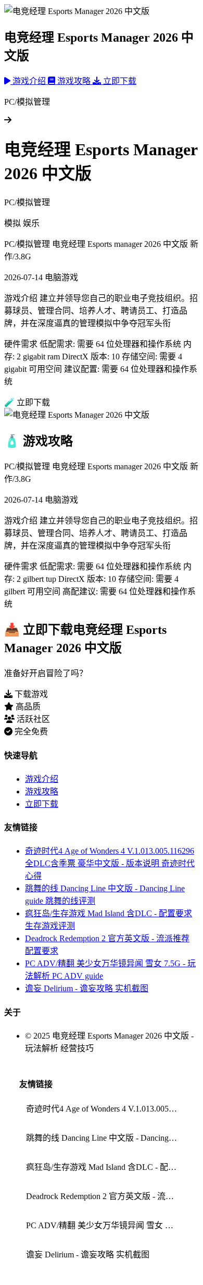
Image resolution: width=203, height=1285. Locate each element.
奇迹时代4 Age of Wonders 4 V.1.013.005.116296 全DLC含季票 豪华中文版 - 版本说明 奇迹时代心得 (110, 863)
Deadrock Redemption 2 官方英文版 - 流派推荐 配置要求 (105, 1196)
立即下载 (41, 804)
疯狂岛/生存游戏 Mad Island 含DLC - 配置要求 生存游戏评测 (105, 1167)
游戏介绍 (41, 779)
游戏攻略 (41, 791)
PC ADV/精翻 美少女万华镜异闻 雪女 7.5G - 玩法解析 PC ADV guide (105, 1225)
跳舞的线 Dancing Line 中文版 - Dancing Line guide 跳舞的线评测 (105, 1137)
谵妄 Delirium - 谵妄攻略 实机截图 (86, 988)
